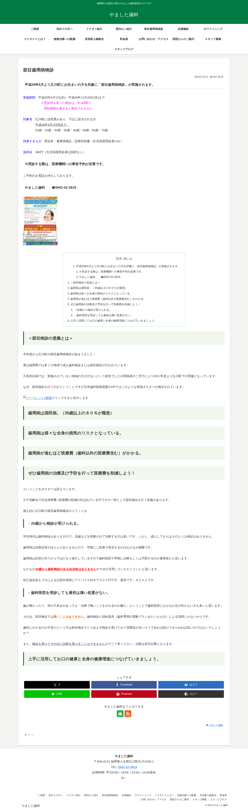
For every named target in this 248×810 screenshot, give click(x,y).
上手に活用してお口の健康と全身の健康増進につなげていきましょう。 (113, 320)
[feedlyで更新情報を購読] (120, 713)
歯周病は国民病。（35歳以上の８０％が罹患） (98, 287)
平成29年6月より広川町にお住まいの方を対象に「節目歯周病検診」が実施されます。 (128, 266)
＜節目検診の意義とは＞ (85, 282)
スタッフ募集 (199, 799)
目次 (119, 258)
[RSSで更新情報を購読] (128, 713)
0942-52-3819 (127, 767)
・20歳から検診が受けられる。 (93, 309)
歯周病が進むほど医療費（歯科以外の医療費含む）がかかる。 (108, 298)
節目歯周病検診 (110, 795)
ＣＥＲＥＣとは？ (164, 795)
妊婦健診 (126, 795)
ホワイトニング (143, 795)
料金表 (223, 795)
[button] (191, 694)
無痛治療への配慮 (186, 795)
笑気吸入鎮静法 (208, 795)
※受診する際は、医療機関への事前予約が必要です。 (111, 271)
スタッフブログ (218, 799)
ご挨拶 (41, 795)
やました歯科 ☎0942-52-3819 (99, 276)
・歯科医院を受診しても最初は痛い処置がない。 (103, 315)
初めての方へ (56, 795)
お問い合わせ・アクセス (154, 799)
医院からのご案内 (179, 799)
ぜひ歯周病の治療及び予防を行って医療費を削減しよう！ (105, 304)
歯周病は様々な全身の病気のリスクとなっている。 (101, 293)
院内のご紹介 (91, 795)
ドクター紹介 (73, 795)
